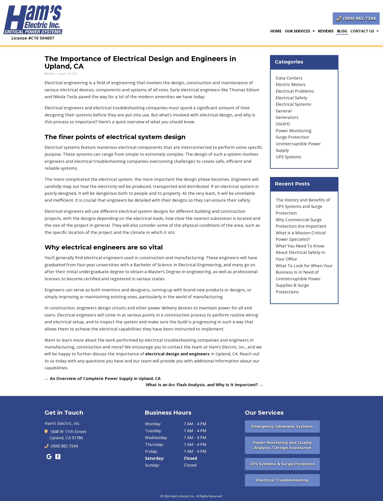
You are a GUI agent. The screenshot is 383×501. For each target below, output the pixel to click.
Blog (342, 31)
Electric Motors (290, 84)
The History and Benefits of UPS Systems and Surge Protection (303, 206)
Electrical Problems (295, 91)
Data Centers (289, 78)
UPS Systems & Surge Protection (282, 464)
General (283, 110)
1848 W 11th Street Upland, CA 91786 (67, 434)
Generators (287, 117)
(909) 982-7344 (359, 18)
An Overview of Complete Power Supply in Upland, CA (103, 378)
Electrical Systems (293, 104)
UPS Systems (288, 156)
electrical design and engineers (177, 353)
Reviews (326, 31)
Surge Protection (292, 137)
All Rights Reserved (209, 496)
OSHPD (283, 124)
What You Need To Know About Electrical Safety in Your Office (300, 252)
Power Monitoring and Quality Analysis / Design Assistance (282, 445)
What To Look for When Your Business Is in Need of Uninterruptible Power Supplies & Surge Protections (304, 278)
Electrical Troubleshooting (282, 480)
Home (275, 31)
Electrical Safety (291, 97)
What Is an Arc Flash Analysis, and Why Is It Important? (204, 384)
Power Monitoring (293, 130)
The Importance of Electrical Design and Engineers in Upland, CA (140, 62)
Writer (49, 74)
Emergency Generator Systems (282, 426)
